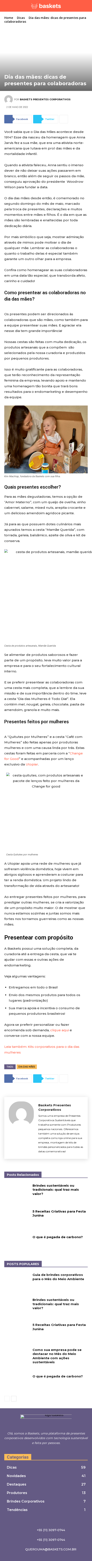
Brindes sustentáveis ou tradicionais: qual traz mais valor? (56, 1189)
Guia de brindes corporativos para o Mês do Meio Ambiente (58, 1277)
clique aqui (59, 1030)
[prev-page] (7, 1398)
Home (8, 18)
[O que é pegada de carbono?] (16, 1243)
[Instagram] (46, 1450)
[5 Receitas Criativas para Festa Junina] (16, 1218)
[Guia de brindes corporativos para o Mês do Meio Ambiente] (16, 1281)
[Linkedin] (51, 1450)
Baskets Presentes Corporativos (45, 99)
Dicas (21, 18)
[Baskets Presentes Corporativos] (9, 99)
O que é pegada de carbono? (58, 1237)
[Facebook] (41, 1450)
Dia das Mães (26, 1066)
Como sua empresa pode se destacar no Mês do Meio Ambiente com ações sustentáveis (57, 1356)
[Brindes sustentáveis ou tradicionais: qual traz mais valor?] (16, 1192)
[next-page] (13, 1398)
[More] (63, 119)
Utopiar (32, 764)
